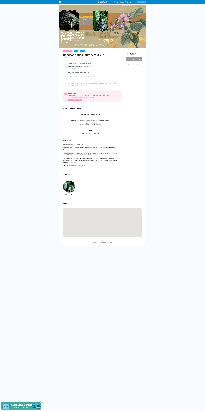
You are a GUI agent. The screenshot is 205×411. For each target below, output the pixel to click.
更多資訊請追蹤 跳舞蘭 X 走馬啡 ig (78, 73)
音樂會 (70, 76)
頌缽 (94, 76)
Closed (133, 59)
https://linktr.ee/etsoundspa (77, 165)
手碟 (89, 76)
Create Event (141, 2)
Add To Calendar (97, 64)
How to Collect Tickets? (75, 100)
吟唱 (77, 76)
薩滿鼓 (83, 76)
